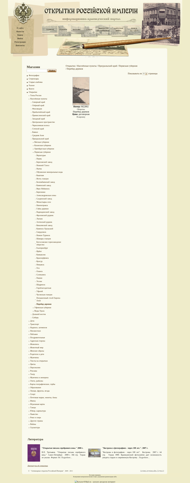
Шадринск (40, 284)
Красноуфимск (42, 258)
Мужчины (34, 357)
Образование (35, 387)
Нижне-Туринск (43, 235)
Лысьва (39, 218)
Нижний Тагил (42, 165)
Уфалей (39, 291)
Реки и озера (35, 417)
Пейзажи (34, 334)
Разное (31, 85)
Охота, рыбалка (36, 380)
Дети (32, 320)
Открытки (33, 92)
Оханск (39, 271)
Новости (20, 32)
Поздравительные (37, 337)
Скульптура (35, 427)
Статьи (89, 29)
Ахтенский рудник (44, 222)
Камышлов (40, 254)
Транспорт (34, 324)
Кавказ (35, 132)
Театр (32, 374)
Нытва (39, 168)
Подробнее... (66, 457)
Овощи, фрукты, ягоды (40, 390)
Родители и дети (37, 354)
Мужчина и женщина (39, 377)
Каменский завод (43, 185)
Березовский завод (44, 162)
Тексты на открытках (39, 360)
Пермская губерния (42, 152)
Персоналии (35, 367)
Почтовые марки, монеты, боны (43, 397)
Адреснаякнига (118, 29)
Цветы (32, 364)
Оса (38, 268)
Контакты (20, 45)
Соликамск (41, 274)
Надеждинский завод (45, 212)
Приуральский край (40, 138)
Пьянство (34, 414)
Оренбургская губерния (44, 148)
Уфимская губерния (42, 307)
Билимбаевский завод (45, 182)
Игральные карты (37, 404)
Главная (50, 29)
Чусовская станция (44, 294)
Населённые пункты (38, 98)
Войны (33, 424)
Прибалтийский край (41, 112)
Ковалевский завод (44, 225)
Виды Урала (39, 310)
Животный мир (36, 347)
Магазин (76, 29)
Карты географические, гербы (42, 384)
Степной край (38, 128)
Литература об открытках (38, 465)
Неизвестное (35, 330)
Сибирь (35, 317)
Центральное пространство (43, 122)
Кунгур (39, 261)
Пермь (39, 158)
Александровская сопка (46, 195)
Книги (20, 35)
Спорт (32, 394)
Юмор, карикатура (38, 410)
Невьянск (40, 264)
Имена (33, 400)
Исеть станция (42, 178)
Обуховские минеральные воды (49, 172)
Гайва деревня (42, 208)
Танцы (33, 407)
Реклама (33, 370)
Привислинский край (41, 115)
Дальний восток (39, 314)
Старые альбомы (35, 82)
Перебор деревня (43, 304)
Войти (20, 38)
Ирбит (39, 251)
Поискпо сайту (134, 29)
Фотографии (34, 75)
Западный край (38, 118)
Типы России (35, 95)
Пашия (39, 278)
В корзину (81, 117)
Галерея (63, 29)
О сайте (20, 28)
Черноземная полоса (40, 125)
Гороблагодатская (43, 288)
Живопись (34, 344)
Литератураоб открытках (103, 29)
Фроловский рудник (44, 215)
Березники (40, 192)
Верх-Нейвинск (43, 188)
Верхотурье (41, 155)
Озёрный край (38, 105)
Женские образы (37, 350)
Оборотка (81, 109)
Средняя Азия (38, 135)
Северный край (38, 102)
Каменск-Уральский (44, 228)
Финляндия (37, 108)
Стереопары (34, 78)
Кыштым (40, 175)
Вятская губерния (41, 142)
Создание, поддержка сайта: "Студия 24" (152, 471)
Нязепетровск (42, 205)
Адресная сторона (37, 340)
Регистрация (20, 42)
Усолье (39, 281)
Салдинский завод (44, 198)
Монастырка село (43, 202)
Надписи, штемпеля (38, 327)
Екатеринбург (42, 248)
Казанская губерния (42, 145)
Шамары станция (43, 238)
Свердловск (41, 232)
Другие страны (36, 420)
